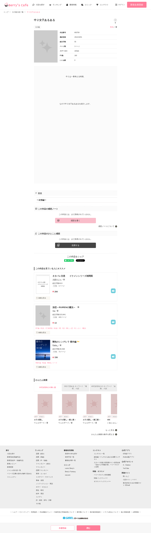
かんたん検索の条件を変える (102, 434)
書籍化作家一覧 (70, 460)
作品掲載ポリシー (46, 512)
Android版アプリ (128, 457)
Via (53, 311)
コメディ (39, 497)
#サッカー (77, 328)
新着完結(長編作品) (13, 457)
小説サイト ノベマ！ (130, 480)
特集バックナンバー (101, 478)
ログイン (121, 5)
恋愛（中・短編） (42, 460)
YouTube (126, 468)
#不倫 (37, 328)
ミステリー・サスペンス (44, 477)
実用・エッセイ (41, 473)
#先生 (42, 328)
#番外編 (38, 363)
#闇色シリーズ (52, 363)
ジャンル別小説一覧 (14, 470)
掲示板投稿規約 (95, 512)
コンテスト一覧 (99, 454)
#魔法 (84, 328)
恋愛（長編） (40, 457)
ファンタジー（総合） (43, 464)
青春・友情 (40, 480)
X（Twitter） (127, 465)
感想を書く (75, 221)
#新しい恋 (69, 328)
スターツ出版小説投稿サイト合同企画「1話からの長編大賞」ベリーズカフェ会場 (107, 465)
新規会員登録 (136, 5)
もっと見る (109, 430)
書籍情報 (73, 5)
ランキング (57, 5)
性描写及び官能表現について (64, 512)
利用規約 (34, 512)
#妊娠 (56, 328)
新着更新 (10, 467)
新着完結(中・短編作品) (15, 460)
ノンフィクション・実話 (44, 484)
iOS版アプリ (127, 454)
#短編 (44, 363)
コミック (88, 5)
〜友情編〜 (41, 200)
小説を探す (40, 5)
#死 (60, 328)
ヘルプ (14, 512)
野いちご (126, 476)
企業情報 (136, 512)
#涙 (63, 328)
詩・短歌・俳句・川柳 (43, 500)
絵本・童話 (40, 493)
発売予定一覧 (69, 457)
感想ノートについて (106, 226)
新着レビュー (11, 464)
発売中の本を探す (71, 454)
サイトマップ (24, 512)
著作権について (82, 512)
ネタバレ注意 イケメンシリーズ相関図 (72, 276)
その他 (38, 503)
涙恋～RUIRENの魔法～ (64, 307)
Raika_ (55, 345)
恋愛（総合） (40, 454)
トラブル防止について (110, 512)
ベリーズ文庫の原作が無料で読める (19, 473)
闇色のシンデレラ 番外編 (64, 342)
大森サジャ (56, 280)
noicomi (67, 475)
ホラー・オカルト (42, 487)
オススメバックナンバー (102, 481)
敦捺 (112, 27)
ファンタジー (40, 467)
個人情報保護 (125, 512)
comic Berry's (69, 468)
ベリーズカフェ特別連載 (102, 475)
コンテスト (104, 5)
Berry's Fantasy (70, 471)
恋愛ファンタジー (42, 470)
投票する (75, 245)
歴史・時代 (40, 490)
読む (88, 528)
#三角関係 (49, 328)
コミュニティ (11, 477)
